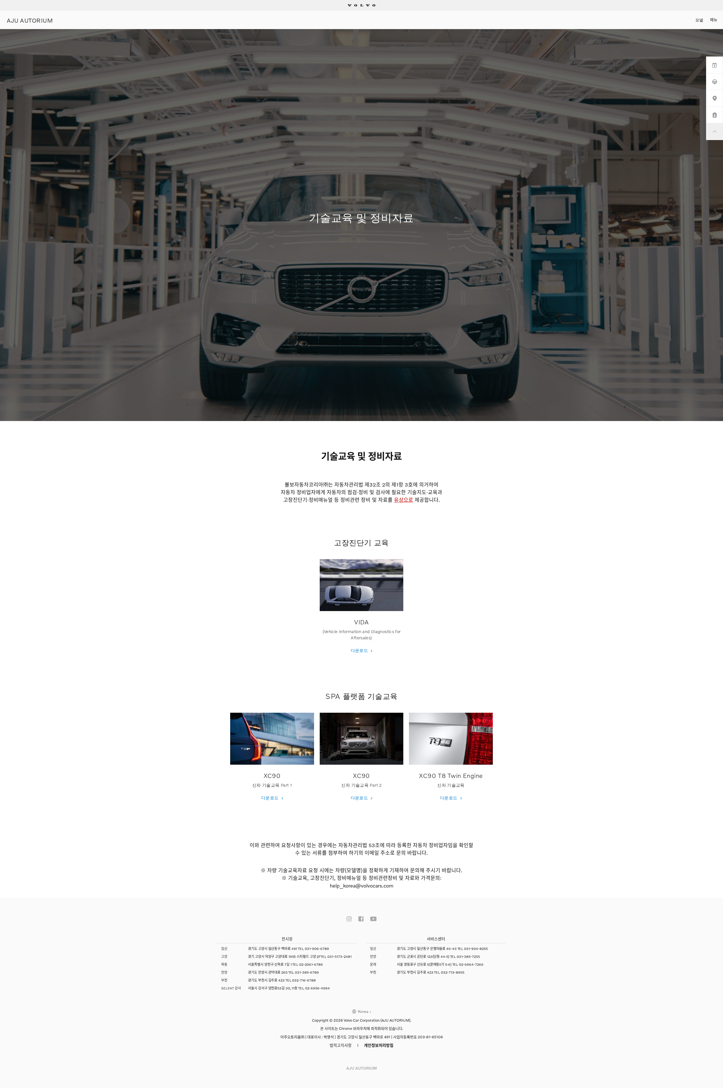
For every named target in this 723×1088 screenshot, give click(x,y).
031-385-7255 (468, 956)
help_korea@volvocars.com (361, 885)
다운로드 (359, 650)
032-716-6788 (304, 980)
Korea (363, 1011)
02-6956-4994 (317, 988)
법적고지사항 (341, 1045)
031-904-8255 (476, 949)
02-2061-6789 (311, 964)
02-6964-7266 (471, 964)
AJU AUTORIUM (30, 20)
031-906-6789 (317, 949)
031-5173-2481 (339, 956)
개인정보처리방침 (378, 1045)
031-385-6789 (307, 972)
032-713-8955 (452, 972)
